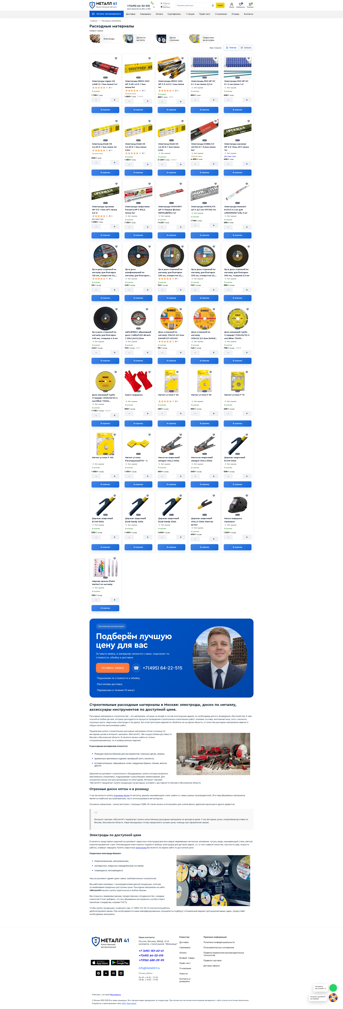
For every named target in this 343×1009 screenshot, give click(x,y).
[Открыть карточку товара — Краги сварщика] (138, 381)
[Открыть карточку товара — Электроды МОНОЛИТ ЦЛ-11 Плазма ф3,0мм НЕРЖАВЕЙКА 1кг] (171, 193)
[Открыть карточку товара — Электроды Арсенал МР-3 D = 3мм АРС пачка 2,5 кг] (105, 193)
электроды (141, 847)
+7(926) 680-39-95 (151, 960)
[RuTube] (113, 973)
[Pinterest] (98, 973)
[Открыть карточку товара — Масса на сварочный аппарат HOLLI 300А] (171, 444)
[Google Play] (120, 962)
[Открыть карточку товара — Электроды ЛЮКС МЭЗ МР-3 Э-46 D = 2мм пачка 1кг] (171, 68)
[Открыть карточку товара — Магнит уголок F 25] (171, 381)
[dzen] (121, 973)
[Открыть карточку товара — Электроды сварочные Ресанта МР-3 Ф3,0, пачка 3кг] (138, 193)
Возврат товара (186, 958)
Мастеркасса (115, 995)
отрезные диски (121, 795)
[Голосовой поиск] (213, 5)
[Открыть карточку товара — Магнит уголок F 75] (237, 381)
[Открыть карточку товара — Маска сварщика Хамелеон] (237, 505)
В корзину (105, 110)
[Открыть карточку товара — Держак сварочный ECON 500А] (105, 505)
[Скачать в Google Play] (165, 3)
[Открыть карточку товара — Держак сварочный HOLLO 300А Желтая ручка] (205, 505)
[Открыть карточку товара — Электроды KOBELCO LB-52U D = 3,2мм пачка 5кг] (204, 130)
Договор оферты (212, 965)
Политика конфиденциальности (219, 942)
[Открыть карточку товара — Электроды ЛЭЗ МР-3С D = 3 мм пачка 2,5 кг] (204, 68)
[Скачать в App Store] (165, 7)
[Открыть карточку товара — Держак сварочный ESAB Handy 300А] (171, 505)
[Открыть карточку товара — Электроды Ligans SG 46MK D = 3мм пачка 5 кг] (105, 68)
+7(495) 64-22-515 (138, 6)
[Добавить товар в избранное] (116, 58)
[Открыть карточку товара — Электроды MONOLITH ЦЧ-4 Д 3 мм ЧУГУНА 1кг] (204, 193)
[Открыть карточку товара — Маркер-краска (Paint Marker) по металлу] (105, 568)
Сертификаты (174, 14)
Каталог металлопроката (109, 14)
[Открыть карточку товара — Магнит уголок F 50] (204, 381)
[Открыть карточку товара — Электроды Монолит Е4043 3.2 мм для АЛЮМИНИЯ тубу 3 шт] (237, 193)
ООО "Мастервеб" (129, 1003)
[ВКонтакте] (106, 973)
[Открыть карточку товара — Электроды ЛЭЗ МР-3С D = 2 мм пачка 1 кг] (237, 68)
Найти (220, 5)
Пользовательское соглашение (219, 947)
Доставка (130, 14)
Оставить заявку (112, 667)
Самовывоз (145, 14)
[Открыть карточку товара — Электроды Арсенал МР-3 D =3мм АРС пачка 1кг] (237, 130)
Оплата (159, 14)
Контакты (248, 14)
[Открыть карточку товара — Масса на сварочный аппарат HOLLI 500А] (205, 444)
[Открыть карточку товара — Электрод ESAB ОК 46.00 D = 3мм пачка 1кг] (105, 130)
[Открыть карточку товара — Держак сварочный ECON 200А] (237, 444)
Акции (191, 14)
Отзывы (235, 14)
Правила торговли (212, 960)
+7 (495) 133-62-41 (151, 950)
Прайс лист (204, 14)
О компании (221, 14)
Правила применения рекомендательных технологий (224, 954)
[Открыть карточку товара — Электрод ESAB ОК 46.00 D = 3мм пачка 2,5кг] (138, 130)
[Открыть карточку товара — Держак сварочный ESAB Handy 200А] (138, 505)
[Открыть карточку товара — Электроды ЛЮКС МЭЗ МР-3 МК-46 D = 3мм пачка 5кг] (138, 68)
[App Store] (100, 962)
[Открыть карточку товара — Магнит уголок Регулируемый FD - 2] (138, 444)
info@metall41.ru (149, 968)
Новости (183, 973)
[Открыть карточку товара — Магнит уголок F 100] (105, 444)
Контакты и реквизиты (184, 980)
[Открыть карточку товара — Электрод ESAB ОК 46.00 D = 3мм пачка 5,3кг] (171, 130)
